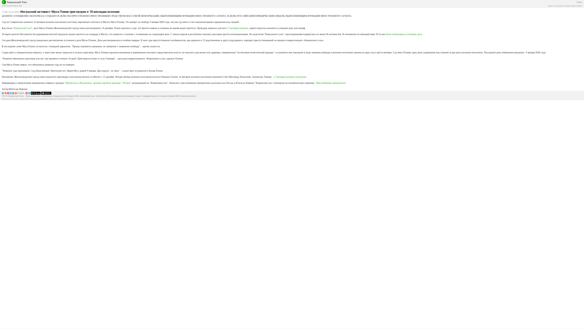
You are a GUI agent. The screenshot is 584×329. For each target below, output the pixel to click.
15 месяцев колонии (237, 28)
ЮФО (20, 6)
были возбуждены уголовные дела (404, 34)
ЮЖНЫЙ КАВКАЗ (12, 6)
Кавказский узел (22, 28)
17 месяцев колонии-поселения (290, 76)
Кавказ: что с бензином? (556, 6)
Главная (579, 2)
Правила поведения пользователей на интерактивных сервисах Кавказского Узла (37, 99)
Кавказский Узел (17, 2)
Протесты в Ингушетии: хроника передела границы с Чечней (98, 82)
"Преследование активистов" (330, 82)
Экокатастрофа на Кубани (573, 6)
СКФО (3, 6)
